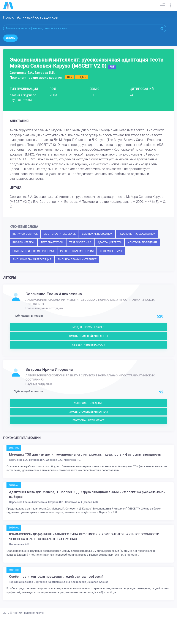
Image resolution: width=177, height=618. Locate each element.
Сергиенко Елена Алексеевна (53, 294)
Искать (10, 38)
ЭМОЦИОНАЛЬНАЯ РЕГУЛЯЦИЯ (32, 259)
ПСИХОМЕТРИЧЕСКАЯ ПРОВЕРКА (33, 251)
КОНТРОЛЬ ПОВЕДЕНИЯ (143, 242)
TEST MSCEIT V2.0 (80, 242)
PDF (112, 66)
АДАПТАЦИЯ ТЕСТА (109, 242)
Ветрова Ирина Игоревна (49, 369)
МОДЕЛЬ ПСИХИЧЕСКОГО (88, 327)
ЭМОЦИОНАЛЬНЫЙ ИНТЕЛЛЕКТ (76, 259)
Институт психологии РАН (28, 612)
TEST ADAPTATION (52, 242)
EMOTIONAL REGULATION (97, 233)
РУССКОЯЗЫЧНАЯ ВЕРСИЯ (77, 251)
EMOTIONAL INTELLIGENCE (60, 233)
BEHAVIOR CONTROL (25, 233)
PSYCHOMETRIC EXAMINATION (137, 233)
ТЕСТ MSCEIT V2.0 (111, 251)
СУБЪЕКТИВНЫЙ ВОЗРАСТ (88, 344)
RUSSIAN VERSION (24, 242)
